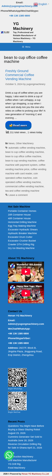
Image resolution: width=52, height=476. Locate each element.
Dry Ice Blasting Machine (21, 248)
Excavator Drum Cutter (20, 237)
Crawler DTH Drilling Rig (21, 244)
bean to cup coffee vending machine (24, 152)
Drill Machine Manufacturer (22, 460)
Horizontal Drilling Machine (22, 222)
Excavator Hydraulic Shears (23, 229)
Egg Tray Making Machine (22, 226)
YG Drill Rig (14, 464)
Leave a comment (18, 195)
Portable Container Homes (22, 211)
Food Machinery (16, 467)
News (12, 143)
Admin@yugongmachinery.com (20, 6)
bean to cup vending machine (21, 160)
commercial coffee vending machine (24, 186)
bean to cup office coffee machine (23, 156)
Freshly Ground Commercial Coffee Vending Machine (19, 75)
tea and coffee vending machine (22, 190)
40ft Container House (19, 218)
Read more (20, 125)
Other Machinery (25, 143)
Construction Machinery (20, 456)
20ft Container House (19, 214)
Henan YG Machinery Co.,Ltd (35, 474)
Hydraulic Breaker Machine (22, 233)
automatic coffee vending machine (27, 147)
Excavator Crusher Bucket (22, 240)
